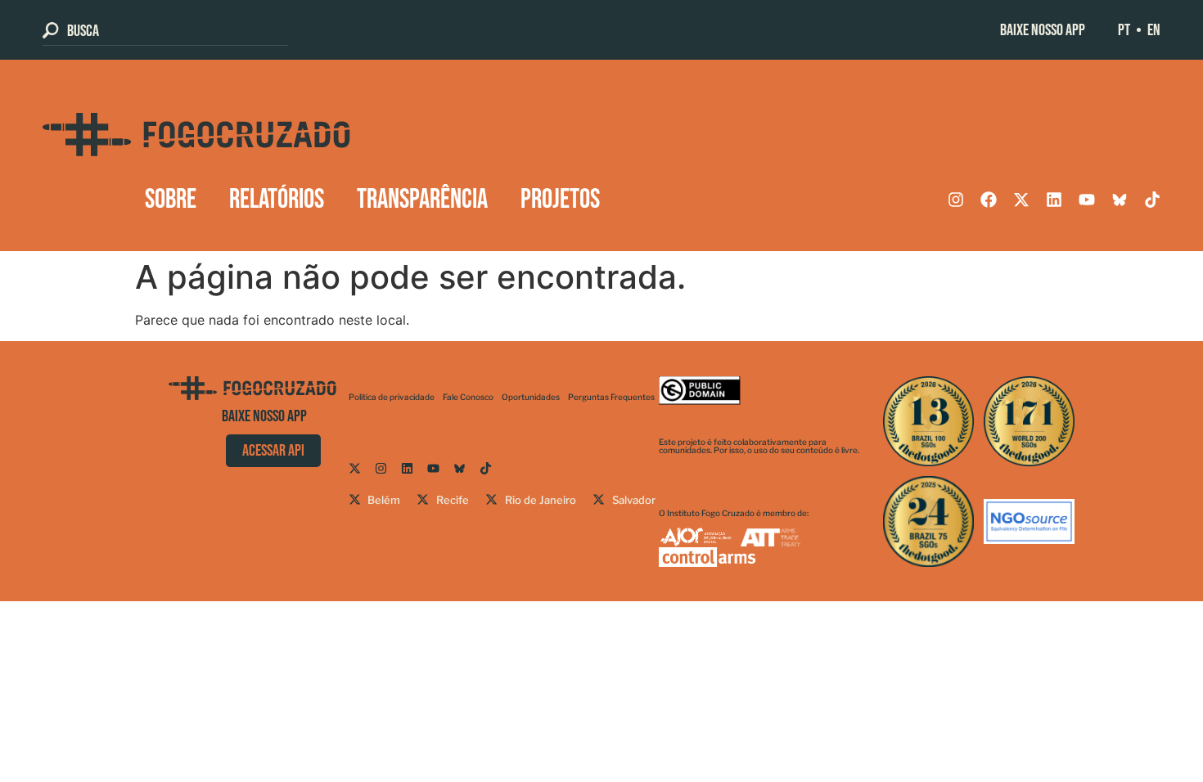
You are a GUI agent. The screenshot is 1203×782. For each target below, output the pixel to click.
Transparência (422, 199)
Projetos (560, 199)
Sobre (170, 199)
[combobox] (165, 30)
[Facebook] (988, 199)
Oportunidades (531, 397)
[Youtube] (1087, 199)
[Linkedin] (1054, 199)
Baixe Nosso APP (264, 416)
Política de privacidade (392, 397)
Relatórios (276, 199)
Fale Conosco (468, 397)
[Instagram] (956, 199)
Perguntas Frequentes (611, 397)
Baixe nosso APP (1042, 30)
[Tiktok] (1152, 199)
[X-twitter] (1021, 199)
